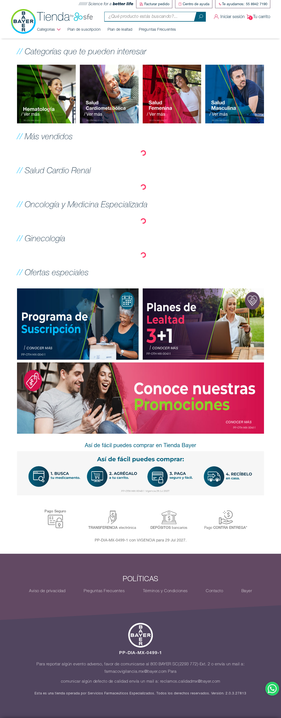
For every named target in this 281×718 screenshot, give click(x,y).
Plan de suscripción (84, 29)
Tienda (53, 17)
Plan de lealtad (120, 29)
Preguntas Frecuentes (157, 29)
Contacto (214, 590)
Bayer (246, 590)
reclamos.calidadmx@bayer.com (190, 681)
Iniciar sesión (232, 16)
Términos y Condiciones (165, 590)
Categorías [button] (46, 29)
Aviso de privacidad (47, 590)
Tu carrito (261, 16)
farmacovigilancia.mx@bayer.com (136, 671)
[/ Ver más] (46, 93)
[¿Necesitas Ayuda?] (272, 689)
